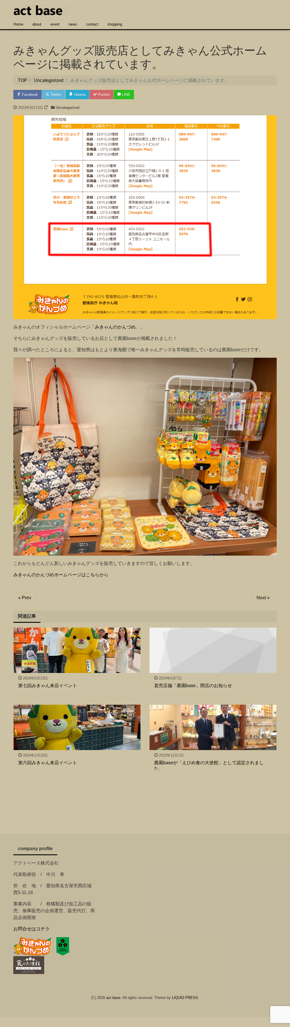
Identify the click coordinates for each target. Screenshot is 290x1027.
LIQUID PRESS (185, 998)
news (73, 24)
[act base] (41, 9)
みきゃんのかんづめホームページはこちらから (60, 574)
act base (113, 998)
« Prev (24, 597)
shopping (114, 24)
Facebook (29, 94)
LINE (125, 94)
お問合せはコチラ (31, 928)
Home (18, 24)
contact (92, 24)
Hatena (79, 94)
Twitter (55, 94)
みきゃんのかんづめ (115, 327)
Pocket (103, 94)
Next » (263, 597)
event (54, 24)
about (36, 24)
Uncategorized (67, 107)
